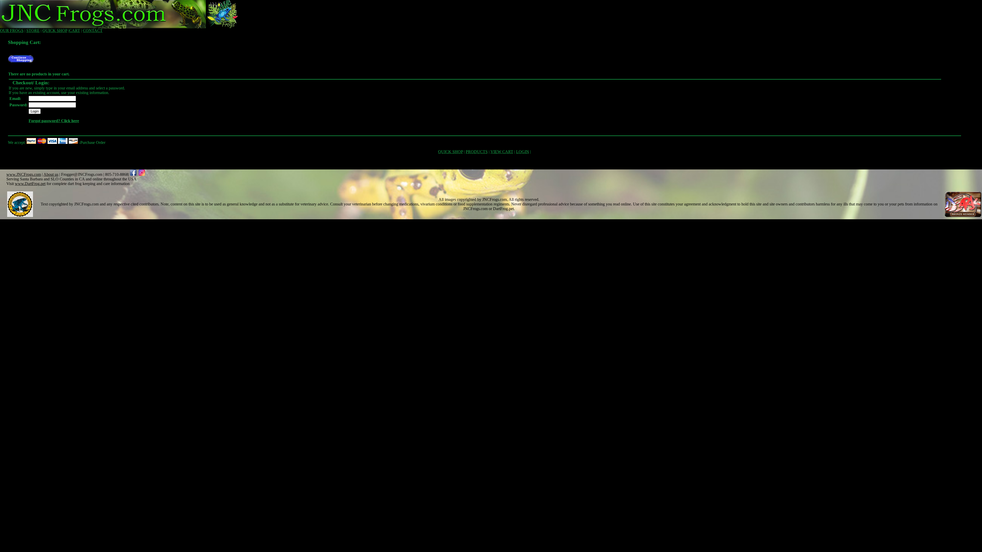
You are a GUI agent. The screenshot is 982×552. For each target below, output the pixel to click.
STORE (33, 30)
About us (50, 174)
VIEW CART (501, 152)
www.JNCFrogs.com (23, 174)
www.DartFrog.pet (30, 183)
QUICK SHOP (54, 30)
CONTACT (93, 30)
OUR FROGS (12, 30)
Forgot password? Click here (54, 121)
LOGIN (522, 152)
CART (74, 30)
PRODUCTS (477, 152)
